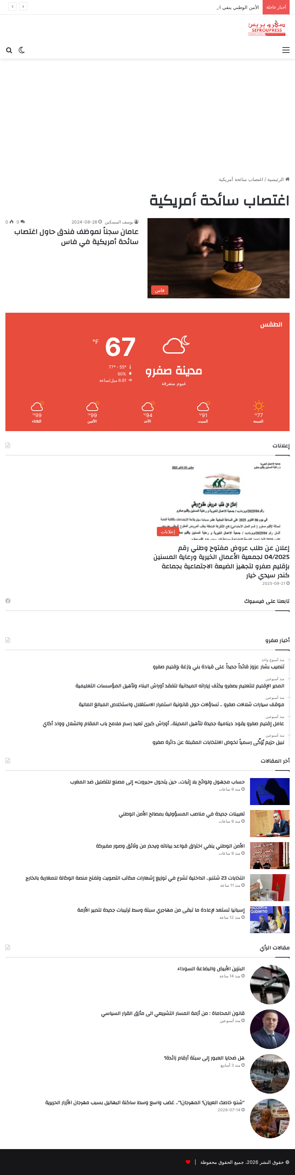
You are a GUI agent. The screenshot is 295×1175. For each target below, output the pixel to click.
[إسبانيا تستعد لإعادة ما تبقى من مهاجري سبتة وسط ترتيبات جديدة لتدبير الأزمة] (270, 919)
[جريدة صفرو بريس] (267, 28)
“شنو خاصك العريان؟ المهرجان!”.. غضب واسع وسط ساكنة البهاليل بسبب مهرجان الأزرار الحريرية (145, 1102)
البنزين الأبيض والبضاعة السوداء (211, 968)
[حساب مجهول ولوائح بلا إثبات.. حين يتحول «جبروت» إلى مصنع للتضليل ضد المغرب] (270, 791)
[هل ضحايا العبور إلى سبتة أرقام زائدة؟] (270, 1074)
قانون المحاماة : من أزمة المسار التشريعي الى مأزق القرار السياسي (173, 1013)
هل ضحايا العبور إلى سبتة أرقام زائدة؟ (204, 1058)
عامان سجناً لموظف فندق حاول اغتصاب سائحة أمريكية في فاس (76, 236)
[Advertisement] (147, 119)
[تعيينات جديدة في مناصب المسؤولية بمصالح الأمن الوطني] (270, 823)
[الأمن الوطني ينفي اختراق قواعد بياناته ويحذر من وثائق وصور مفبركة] (270, 855)
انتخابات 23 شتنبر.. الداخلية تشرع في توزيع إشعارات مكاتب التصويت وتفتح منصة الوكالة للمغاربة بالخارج (135, 878)
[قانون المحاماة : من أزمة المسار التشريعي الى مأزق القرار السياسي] (270, 1029)
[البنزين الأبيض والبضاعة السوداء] (270, 984)
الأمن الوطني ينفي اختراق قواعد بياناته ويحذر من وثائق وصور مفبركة (191, 7)
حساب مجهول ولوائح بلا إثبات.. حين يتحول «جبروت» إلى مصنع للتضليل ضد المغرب (157, 782)
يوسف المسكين (119, 222)
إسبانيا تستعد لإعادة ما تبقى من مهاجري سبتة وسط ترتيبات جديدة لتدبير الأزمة (161, 910)
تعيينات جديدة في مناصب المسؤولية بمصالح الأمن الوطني (182, 814)
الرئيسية (276, 179)
